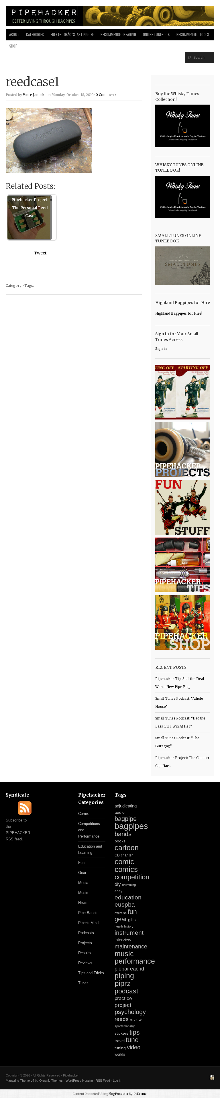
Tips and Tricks (91, 973)
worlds (120, 1054)
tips (134, 1032)
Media (83, 883)
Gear (82, 872)
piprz (123, 983)
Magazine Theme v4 (20, 1080)
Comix (83, 813)
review (136, 1019)
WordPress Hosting (79, 1080)
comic (124, 862)
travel (120, 1040)
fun (132, 911)
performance (135, 961)
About (14, 34)
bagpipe (126, 818)
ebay (118, 891)
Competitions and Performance (89, 829)
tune (132, 1040)
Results (84, 953)
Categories (35, 34)
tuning (120, 1048)
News (82, 903)
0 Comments (106, 95)
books (120, 841)
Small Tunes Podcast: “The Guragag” (177, 742)
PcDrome (140, 1094)
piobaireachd (129, 969)
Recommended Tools (192, 34)
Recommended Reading (118, 34)
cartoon (127, 848)
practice (123, 998)
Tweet (40, 253)
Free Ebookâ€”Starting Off (72, 34)
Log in (117, 1080)
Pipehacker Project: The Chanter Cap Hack (182, 762)
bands (123, 834)
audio (120, 812)
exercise (121, 913)
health (119, 926)
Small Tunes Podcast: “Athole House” (179, 703)
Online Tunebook (156, 34)
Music (83, 893)
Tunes (83, 983)
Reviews (85, 963)
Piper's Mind (88, 923)
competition (132, 877)
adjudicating (126, 805)
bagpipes (131, 826)
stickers (121, 1033)
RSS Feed (103, 1080)
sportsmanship (125, 1026)
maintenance (131, 946)
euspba (125, 904)
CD (117, 855)
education (128, 897)
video (133, 1047)
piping (124, 976)
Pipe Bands (87, 913)
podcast (126, 991)
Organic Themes (51, 1080)
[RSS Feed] (25, 813)
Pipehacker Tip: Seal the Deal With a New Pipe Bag (179, 683)
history (128, 926)
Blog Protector (118, 1094)
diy (118, 884)
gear (121, 919)
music (124, 954)
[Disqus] (74, 372)
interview (123, 940)
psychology (130, 1011)
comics (126, 869)
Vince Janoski (34, 95)
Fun (81, 862)
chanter (127, 855)
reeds (122, 1019)
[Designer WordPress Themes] (212, 1078)
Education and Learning (90, 849)
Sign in (161, 349)
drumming (129, 885)
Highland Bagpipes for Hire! (178, 313)
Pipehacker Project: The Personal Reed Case (29, 207)
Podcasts (86, 933)
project (123, 1005)
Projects (85, 943)
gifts (132, 919)
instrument (129, 932)
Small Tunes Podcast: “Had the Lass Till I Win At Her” (180, 722)
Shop (13, 46)
